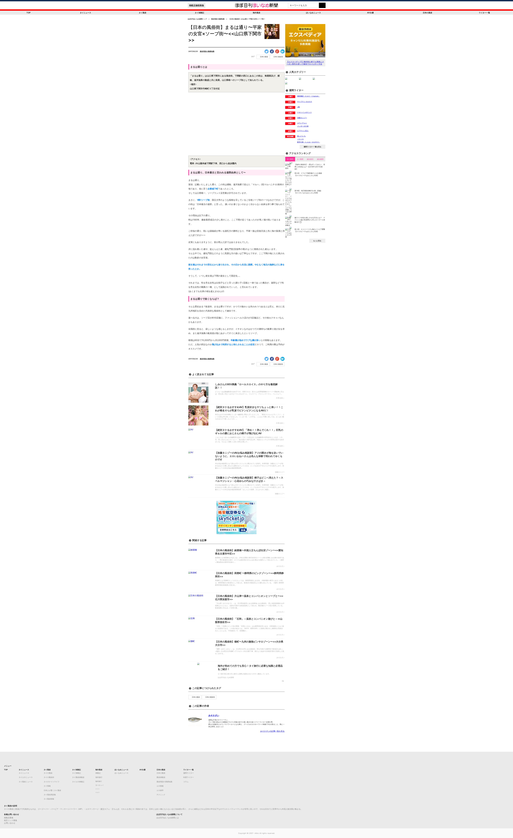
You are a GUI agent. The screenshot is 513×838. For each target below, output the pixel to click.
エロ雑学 (160, 790)
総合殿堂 (320, 159)
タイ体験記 (199, 12)
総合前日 (310, 159)
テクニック (161, 795)
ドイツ (97, 789)
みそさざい (213, 715)
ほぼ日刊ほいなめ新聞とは (167, 817)
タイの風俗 (48, 773)
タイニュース (85, 12)
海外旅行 (98, 777)
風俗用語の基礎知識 (207, 51)
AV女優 (370, 12)
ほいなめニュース (313, 12)
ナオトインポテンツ (304, 112)
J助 (298, 107)
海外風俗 (256, 12)
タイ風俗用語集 (50, 795)
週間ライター (188, 773)
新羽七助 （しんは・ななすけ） (308, 142)
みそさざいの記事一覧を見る (272, 731)
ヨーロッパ (99, 785)
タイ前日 (290, 159)
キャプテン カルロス (304, 102)
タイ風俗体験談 (78, 777)
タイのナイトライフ (51, 782)
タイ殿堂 (300, 159)
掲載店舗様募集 (196, 5)
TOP (28, 12)
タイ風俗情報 (49, 799)
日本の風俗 (427, 12)
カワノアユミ (302, 123)
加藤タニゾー (302, 118)
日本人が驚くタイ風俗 (52, 790)
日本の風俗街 (278, 57)
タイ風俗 (142, 12)
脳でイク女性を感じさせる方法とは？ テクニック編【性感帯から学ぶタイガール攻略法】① (310, 220)
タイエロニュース (26, 777)
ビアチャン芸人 (302, 131)
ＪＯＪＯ (300, 139)
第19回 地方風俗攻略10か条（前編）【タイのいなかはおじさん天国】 (308, 192)
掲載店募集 (8, 817)
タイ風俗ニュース (26, 782)
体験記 (98, 773)
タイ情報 (47, 786)
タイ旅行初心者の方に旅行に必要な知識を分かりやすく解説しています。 (244, 674)
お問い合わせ (9, 823)
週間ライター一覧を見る (312, 147)
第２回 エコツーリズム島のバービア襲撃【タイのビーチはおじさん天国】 (310, 230)
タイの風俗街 (49, 777)
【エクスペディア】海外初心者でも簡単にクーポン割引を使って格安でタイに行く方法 (305, 62)
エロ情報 (160, 786)
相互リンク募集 (10, 820)
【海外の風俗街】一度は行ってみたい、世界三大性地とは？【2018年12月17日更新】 (310, 166)
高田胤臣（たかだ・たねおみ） (308, 96)
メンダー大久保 (302, 126)
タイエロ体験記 (78, 782)
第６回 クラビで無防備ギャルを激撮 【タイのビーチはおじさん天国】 (308, 174)
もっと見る (317, 241)
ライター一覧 (484, 12)
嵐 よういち (301, 136)
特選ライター (188, 777)
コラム (186, 782)
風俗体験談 (161, 777)
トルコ (97, 792)
